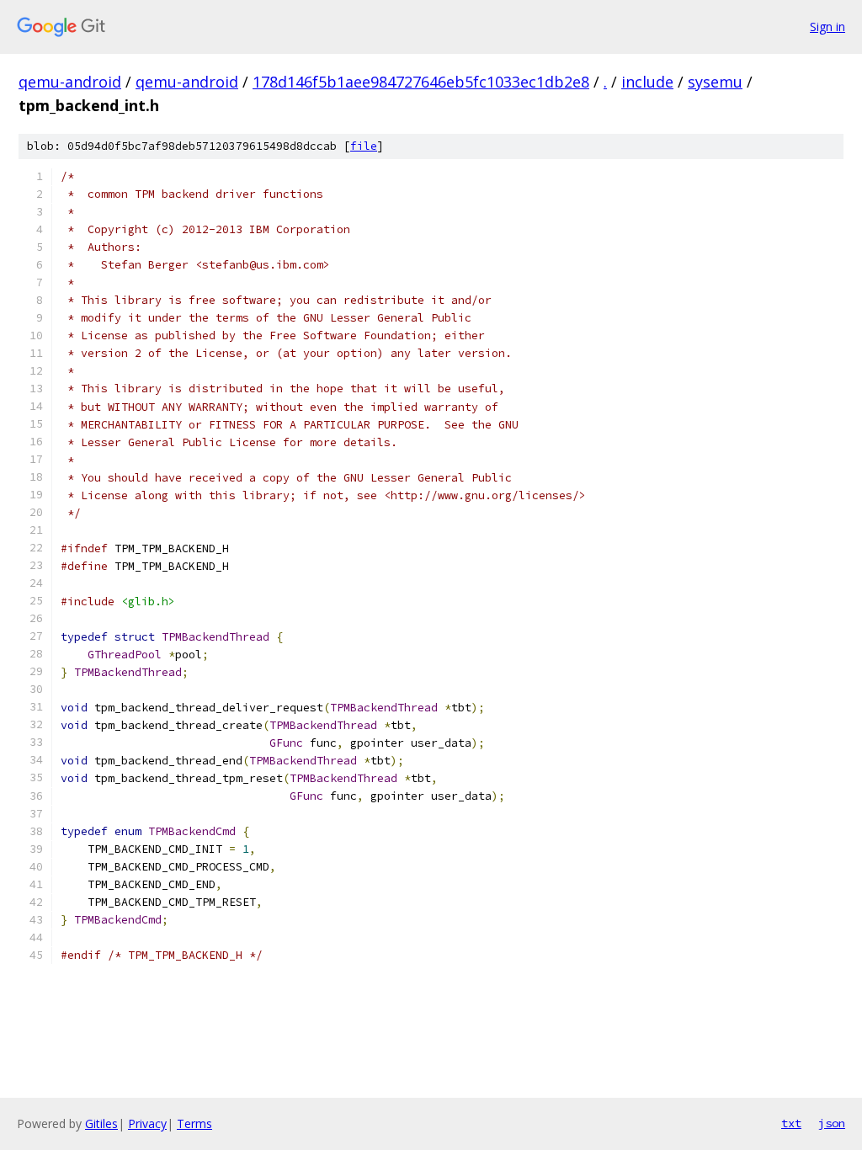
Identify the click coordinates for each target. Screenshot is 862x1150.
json (831, 1123)
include (647, 82)
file (363, 146)
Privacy (147, 1123)
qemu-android (70, 82)
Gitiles (101, 1123)
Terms (194, 1123)
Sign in (827, 27)
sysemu (715, 82)
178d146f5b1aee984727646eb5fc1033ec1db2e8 (421, 82)
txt (791, 1123)
